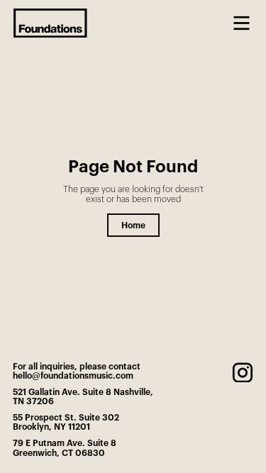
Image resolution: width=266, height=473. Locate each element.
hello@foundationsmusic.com (73, 376)
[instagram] (242, 372)
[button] (241, 23)
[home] (50, 23)
